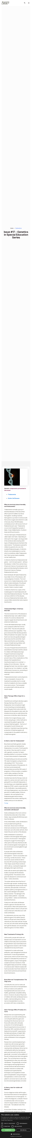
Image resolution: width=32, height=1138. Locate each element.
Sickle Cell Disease (13, 498)
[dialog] (16, 1125)
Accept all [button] (8, 1130)
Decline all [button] (23, 1130)
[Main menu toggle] (28, 3)
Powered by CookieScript (16, 1136)
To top (6, 803)
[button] (24, 3)
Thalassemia (12, 494)
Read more (10, 1120)
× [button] (30, 1114)
